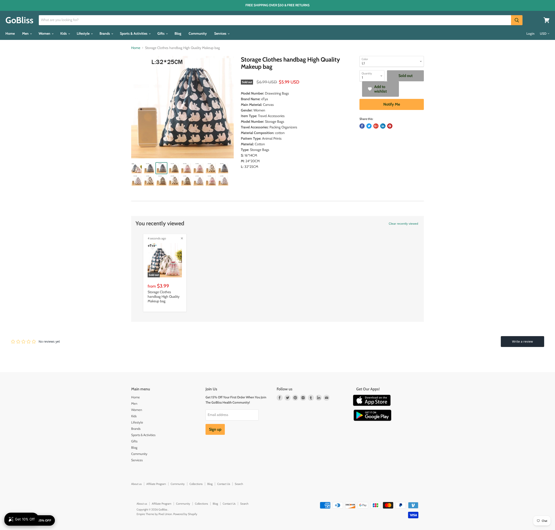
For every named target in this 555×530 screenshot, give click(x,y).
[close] (182, 238)
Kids (64, 33)
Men (25, 33)
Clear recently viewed (403, 223)
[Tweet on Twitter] (369, 126)
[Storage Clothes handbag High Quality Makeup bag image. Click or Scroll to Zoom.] (182, 107)
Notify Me (391, 104)
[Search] (516, 20)
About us (136, 484)
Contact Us (223, 484)
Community (198, 33)
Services (220, 33)
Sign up (215, 429)
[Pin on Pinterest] (389, 126)
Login (530, 34)
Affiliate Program (156, 484)
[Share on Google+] (376, 126)
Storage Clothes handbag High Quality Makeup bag (164, 296)
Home (10, 33)
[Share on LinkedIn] (382, 126)
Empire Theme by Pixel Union (154, 514)
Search (239, 484)
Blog (178, 33)
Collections (195, 484)
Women (45, 33)
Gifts (161, 33)
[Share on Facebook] (362, 126)
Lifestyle (83, 33)
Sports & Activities (134, 33)
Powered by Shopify (185, 514)
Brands (105, 33)
